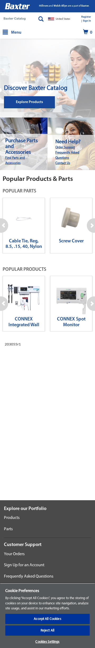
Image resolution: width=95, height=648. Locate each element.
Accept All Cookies (47, 619)
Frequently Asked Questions (28, 576)
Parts (8, 529)
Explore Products (29, 102)
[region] (47, 615)
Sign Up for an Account (24, 565)
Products (12, 518)
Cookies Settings (47, 642)
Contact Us (62, 163)
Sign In (87, 20)
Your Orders (14, 554)
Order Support (65, 147)
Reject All (47, 630)
